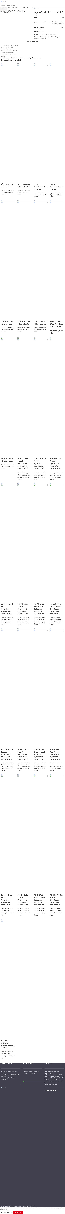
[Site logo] (3, 1)
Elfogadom (18, 1212)
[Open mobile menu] (63, 1)
